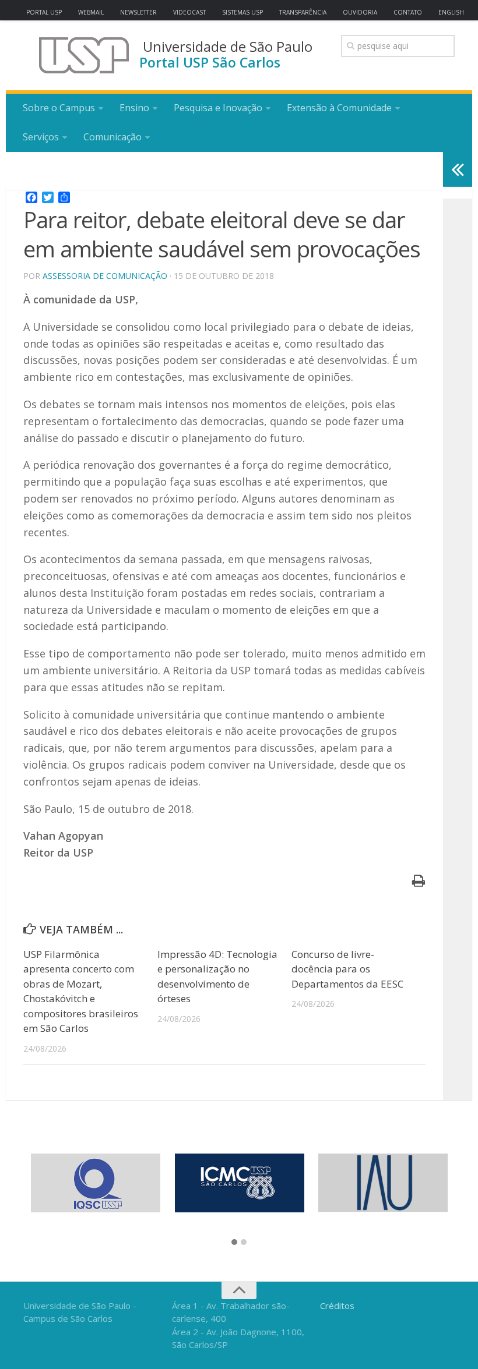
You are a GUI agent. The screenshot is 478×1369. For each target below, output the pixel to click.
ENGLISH (451, 12)
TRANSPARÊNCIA (302, 12)
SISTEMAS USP (242, 12)
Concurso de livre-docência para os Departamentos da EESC (347, 969)
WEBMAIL (91, 12)
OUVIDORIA (360, 12)
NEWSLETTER (138, 12)
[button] (234, 1242)
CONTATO (407, 12)
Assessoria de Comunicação (105, 275)
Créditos (337, 1305)
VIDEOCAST (189, 12)
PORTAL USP (44, 12)
